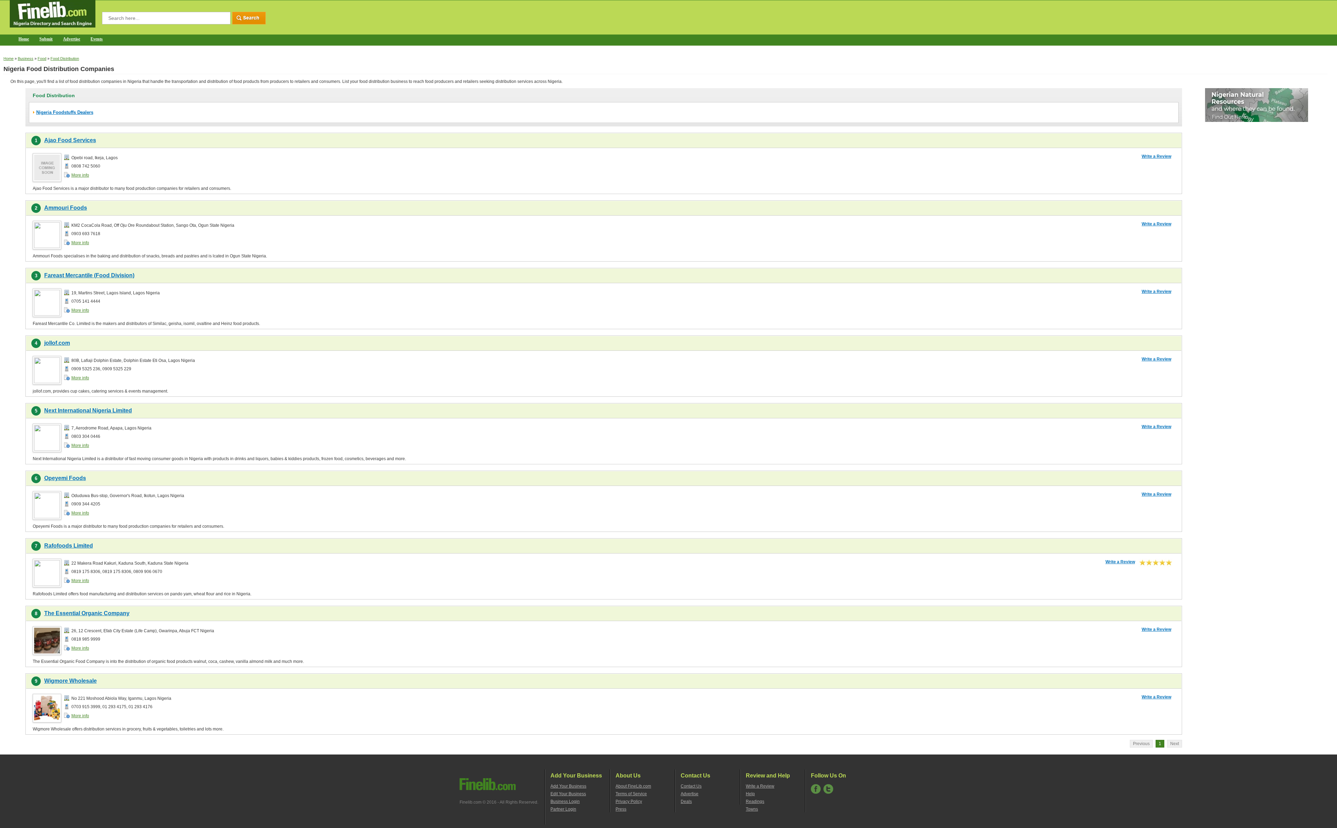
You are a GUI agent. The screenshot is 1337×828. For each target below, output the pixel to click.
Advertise (71, 39)
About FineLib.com (633, 786)
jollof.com (57, 343)
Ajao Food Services (70, 140)
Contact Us (691, 786)
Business (25, 58)
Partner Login (563, 809)
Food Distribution (64, 58)
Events (97, 39)
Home (23, 39)
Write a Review (1156, 156)
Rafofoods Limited (68, 546)
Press (621, 809)
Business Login (565, 801)
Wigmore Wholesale (70, 681)
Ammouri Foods (65, 208)
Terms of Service (631, 793)
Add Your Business (568, 786)
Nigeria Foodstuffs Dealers (64, 112)
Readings (755, 801)
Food (42, 58)
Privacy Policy (629, 801)
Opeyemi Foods (65, 478)
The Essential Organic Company (87, 613)
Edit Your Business (568, 793)
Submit (46, 39)
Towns (752, 809)
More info (80, 175)
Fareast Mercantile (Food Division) (89, 275)
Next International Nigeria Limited (88, 410)
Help (750, 793)
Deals (686, 801)
